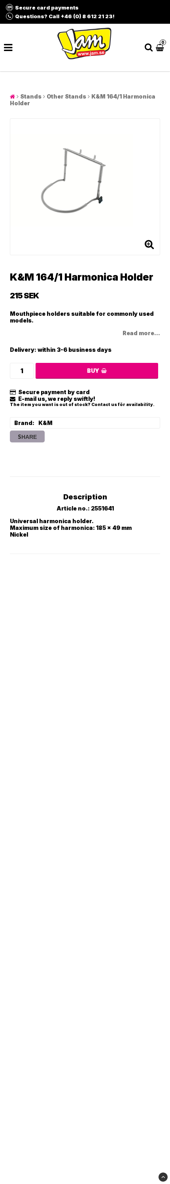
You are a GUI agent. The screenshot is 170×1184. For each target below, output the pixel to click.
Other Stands (66, 96)
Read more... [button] (141, 333)
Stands (31, 96)
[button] (161, 47)
